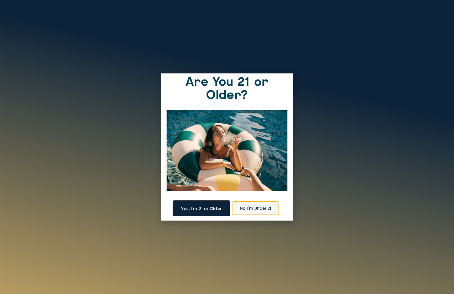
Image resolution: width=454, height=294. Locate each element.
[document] (227, 147)
